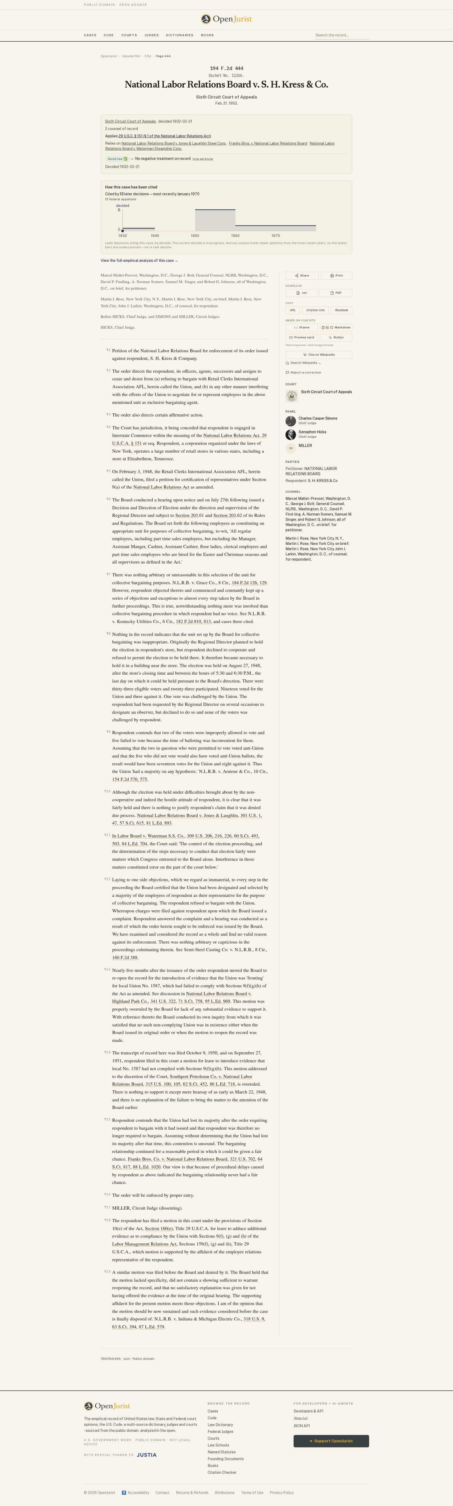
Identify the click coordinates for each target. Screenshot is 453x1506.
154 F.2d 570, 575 (129, 779)
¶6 (108, 499)
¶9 (108, 732)
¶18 (107, 1220)
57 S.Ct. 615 (132, 823)
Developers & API (308, 1411)
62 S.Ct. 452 (195, 1084)
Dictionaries (179, 35)
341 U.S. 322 (163, 1001)
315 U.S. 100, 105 (162, 1084)
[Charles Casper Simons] (290, 421)
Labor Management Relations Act (144, 1243)
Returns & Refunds (192, 1493)
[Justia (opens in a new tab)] (147, 1455)
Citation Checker (222, 1472)
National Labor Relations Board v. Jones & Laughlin (187, 815)
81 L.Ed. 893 (158, 823)
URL (293, 310)
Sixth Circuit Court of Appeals (226, 97)
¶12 (107, 879)
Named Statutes (222, 1452)
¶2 (108, 370)
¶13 (107, 969)
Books (207, 35)
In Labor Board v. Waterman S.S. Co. (148, 835)
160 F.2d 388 (124, 957)
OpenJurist (109, 56)
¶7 (108, 574)
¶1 (108, 350)
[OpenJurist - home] (226, 19)
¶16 (107, 1194)
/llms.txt (301, 1418)
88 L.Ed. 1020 (146, 1166)
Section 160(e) (159, 1228)
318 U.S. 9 (254, 1318)
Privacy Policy (282, 1493)
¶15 (107, 1119)
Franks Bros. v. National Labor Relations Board (268, 143)
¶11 (107, 835)
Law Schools (218, 1445)
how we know (203, 159)
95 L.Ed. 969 (217, 1001)
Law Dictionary (220, 1425)
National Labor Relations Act (231, 435)
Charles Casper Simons (318, 418)
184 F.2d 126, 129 (249, 582)
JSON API (302, 1426)
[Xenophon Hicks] (290, 435)
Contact (162, 1493)
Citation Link (315, 310)
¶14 (107, 1052)
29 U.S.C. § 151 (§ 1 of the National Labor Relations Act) (164, 136)
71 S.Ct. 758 (190, 1001)
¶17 (107, 1207)
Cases (90, 35)
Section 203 (186, 515)
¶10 (107, 791)
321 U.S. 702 (242, 1159)
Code (109, 35)
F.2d (148, 56)
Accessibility (135, 1493)
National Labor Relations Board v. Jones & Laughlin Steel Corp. (173, 143)
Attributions (225, 1493)
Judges (151, 35)
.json (126, 1359)
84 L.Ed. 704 (134, 843)
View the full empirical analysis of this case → (139, 260)
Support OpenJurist (331, 1441)
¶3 (108, 414)
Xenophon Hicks (312, 432)
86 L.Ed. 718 (222, 1084)
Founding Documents (226, 1459)
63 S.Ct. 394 (124, 1326)
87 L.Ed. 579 (151, 1326)
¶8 (108, 633)
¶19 (107, 1272)
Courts (129, 35)
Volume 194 (131, 56)
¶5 (108, 471)
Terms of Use (252, 1493)
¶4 (108, 427)
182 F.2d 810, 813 (193, 621)
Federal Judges (220, 1431)
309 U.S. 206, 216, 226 (209, 835)
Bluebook (341, 310)
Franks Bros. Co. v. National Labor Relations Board (177, 1159)
